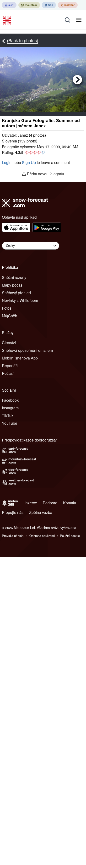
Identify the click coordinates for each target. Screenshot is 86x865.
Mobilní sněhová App (20, 358)
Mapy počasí (12, 285)
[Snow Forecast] (7, 20)
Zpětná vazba (40, 512)
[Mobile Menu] (79, 20)
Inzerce (31, 503)
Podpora (50, 503)
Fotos (6, 308)
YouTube (9, 423)
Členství (9, 342)
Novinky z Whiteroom (20, 300)
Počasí (8, 373)
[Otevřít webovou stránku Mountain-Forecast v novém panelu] (29, 5)
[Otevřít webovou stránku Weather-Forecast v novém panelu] (68, 5)
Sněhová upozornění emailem (27, 350)
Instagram (10, 408)
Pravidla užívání (13, 535)
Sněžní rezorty (14, 277)
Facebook (10, 400)
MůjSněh (9, 315)
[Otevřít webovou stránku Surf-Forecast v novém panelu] (9, 5)
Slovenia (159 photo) (19, 141)
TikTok (7, 415)
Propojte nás (12, 512)
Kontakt (69, 503)
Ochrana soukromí (42, 535)
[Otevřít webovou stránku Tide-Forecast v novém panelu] (49, 5)
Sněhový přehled (16, 292)
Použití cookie (70, 535)
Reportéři (10, 365)
